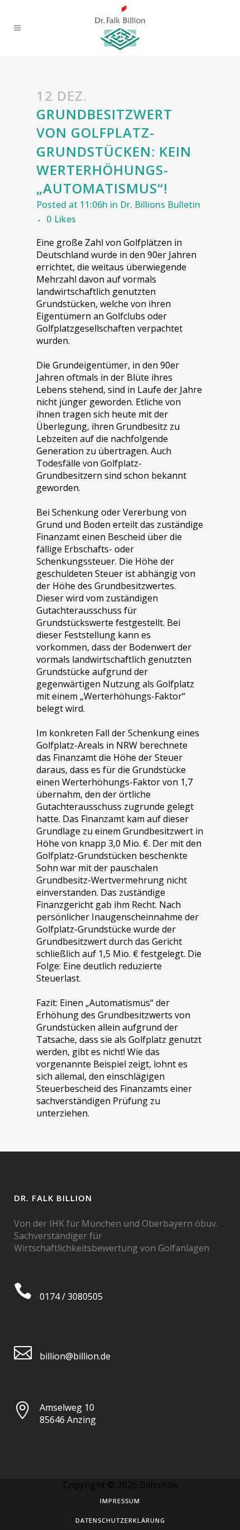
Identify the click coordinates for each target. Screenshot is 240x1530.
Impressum (120, 1501)
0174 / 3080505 (71, 1296)
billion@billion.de (75, 1356)
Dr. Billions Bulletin (160, 204)
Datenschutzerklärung (120, 1520)
